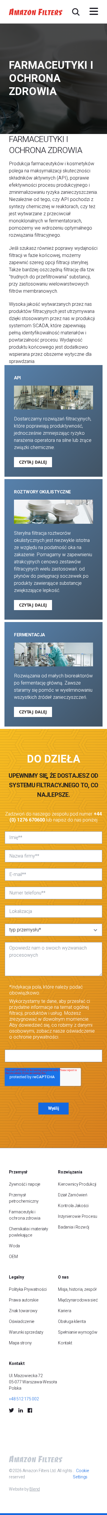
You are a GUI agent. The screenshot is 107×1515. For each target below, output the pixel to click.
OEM (13, 1257)
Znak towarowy (23, 1311)
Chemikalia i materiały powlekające (28, 1232)
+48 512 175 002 (24, 1399)
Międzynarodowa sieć (77, 1300)
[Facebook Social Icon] (29, 1410)
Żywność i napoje (24, 1184)
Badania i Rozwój (73, 1227)
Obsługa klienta (72, 1321)
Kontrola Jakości (73, 1206)
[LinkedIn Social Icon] (20, 1410)
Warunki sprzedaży (26, 1332)
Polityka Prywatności (28, 1289)
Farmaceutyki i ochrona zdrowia (24, 1215)
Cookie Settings (81, 1474)
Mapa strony (20, 1343)
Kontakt (65, 1343)
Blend (34, 1489)
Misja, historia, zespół (77, 1289)
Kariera (64, 1311)
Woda (14, 1246)
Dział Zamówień (72, 1195)
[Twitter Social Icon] (11, 1410)
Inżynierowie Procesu (77, 1216)
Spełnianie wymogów (77, 1332)
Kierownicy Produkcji (77, 1184)
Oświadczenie (21, 1321)
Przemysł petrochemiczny (24, 1198)
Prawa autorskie (23, 1300)
